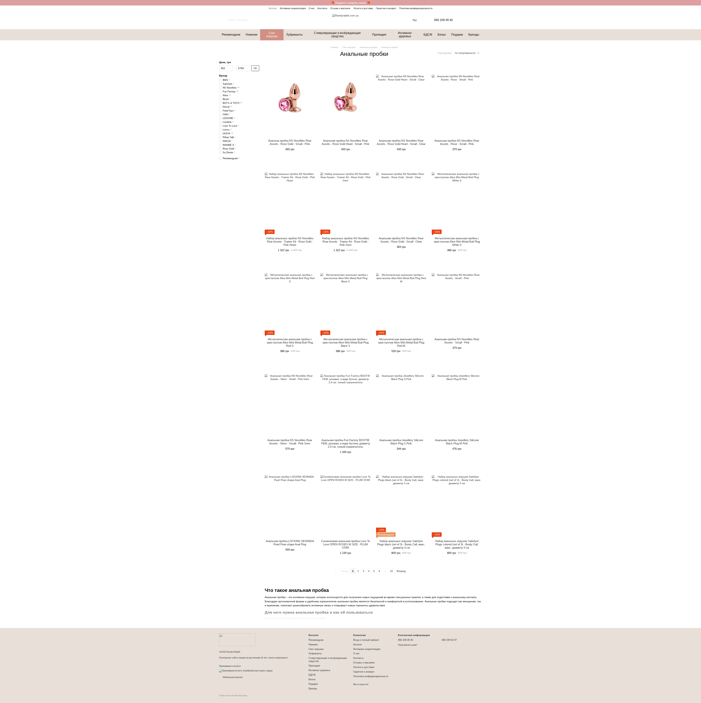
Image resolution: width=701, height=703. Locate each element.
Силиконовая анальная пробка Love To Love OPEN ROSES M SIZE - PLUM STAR (345, 544)
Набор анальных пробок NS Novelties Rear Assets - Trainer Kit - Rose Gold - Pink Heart (289, 241)
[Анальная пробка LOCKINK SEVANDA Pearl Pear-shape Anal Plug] (290, 500)
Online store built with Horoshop (233, 695)
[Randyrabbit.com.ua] (237, 639)
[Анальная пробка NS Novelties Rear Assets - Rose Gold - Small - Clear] (401, 197)
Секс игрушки (271, 34)
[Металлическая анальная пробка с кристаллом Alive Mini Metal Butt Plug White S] (457, 197)
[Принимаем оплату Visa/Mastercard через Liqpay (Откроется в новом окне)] (246, 670)
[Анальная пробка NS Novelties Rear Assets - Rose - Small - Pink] (457, 99)
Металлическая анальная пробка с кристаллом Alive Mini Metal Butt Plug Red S (290, 342)
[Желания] (470, 20)
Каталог (273, 8)
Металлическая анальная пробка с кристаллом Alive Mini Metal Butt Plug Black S (346, 342)
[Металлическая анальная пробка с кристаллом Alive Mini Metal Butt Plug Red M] (401, 298)
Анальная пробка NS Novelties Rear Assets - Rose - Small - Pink (456, 142)
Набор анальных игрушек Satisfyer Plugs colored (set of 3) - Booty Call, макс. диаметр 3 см (457, 544)
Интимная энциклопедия (293, 8)
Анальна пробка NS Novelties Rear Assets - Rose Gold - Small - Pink (289, 142)
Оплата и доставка (363, 8)
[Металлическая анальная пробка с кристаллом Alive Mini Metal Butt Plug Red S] (290, 298)
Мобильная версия (232, 677)
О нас (312, 8)
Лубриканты (294, 34)
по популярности (465, 52)
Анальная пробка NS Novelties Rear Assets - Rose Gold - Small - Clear (401, 240)
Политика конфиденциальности (415, 8)
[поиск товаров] (223, 20)
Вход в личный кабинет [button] (366, 640)
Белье (442, 34)
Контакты (322, 8)
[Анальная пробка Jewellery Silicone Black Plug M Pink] (457, 399)
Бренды (473, 34)
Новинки (251, 34)
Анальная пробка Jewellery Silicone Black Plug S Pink (401, 442)
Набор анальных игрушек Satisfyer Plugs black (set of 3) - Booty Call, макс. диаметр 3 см (401, 544)
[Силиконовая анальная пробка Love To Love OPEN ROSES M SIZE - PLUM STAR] (345, 500)
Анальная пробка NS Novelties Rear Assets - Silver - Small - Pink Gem (289, 442)
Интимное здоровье (405, 34)
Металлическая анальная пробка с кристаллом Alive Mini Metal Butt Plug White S (457, 241)
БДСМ (428, 34)
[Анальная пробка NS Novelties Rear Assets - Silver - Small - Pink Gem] (290, 399)
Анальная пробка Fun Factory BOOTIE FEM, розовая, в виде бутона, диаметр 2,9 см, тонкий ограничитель (345, 443)
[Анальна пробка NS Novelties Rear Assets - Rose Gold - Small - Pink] (290, 99)
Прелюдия (379, 34)
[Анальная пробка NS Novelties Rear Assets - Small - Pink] (457, 298)
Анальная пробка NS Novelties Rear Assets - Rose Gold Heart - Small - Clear (401, 142)
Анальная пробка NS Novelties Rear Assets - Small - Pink (456, 341)
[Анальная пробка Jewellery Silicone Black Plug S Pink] (401, 399)
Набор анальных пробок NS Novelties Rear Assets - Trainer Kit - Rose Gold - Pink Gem (345, 241)
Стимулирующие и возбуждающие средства (337, 34)
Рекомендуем (231, 34)
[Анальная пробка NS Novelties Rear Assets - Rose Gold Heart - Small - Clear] (401, 99)
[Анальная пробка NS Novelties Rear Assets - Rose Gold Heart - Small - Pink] (345, 99)
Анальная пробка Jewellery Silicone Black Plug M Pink (457, 442)
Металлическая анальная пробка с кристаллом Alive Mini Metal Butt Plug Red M (401, 342)
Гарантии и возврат (386, 8)
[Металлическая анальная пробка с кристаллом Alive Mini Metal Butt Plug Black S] (345, 298)
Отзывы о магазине (340, 8)
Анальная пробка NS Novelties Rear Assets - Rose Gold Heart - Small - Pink (345, 142)
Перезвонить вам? (407, 645)
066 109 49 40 (443, 20)
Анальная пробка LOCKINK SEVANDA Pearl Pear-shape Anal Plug (290, 542)
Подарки (457, 34)
